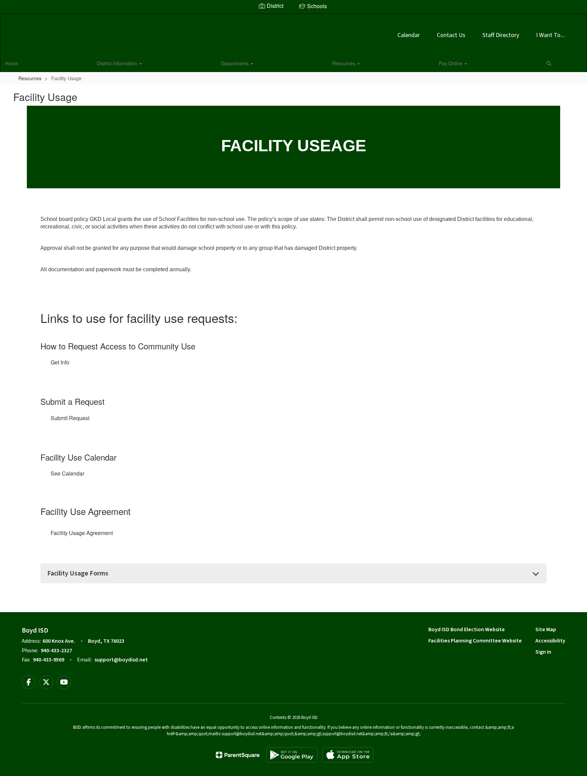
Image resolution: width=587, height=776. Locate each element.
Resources (344, 63)
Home (11, 63)
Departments (235, 63)
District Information (118, 63)
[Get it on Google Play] (291, 754)
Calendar (408, 35)
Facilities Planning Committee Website (475, 640)
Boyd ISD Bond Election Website (466, 629)
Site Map (545, 629)
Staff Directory (500, 35)
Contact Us (451, 35)
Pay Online (451, 63)
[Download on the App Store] (347, 754)
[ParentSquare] (237, 755)
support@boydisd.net (121, 659)
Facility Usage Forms (77, 573)
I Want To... (550, 35)
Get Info (60, 362)
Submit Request (70, 418)
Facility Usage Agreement (82, 533)
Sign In (543, 652)
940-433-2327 (56, 650)
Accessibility (550, 640)
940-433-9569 (48, 659)
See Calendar (67, 473)
